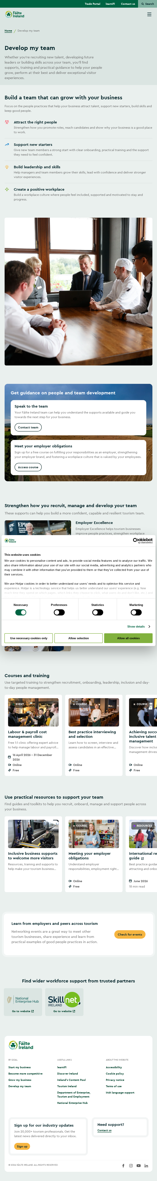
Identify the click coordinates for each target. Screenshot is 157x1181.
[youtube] (138, 1165)
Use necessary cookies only (28, 638)
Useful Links (64, 1059)
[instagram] (131, 1165)
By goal (13, 1059)
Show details (136, 626)
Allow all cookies (128, 638)
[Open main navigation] (149, 14)
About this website (117, 1059)
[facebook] (123, 1165)
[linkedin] (146, 1165)
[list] (78, 735)
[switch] (59, 612)
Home (8, 30)
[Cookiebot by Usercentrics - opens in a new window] (136, 541)
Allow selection (78, 638)
